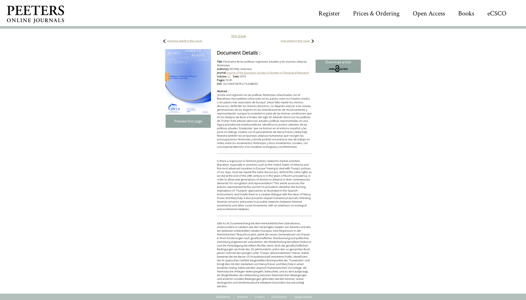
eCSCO (496, 13)
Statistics (242, 297)
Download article (338, 62)
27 (229, 76)
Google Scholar (303, 297)
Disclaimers (223, 297)
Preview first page (188, 121)
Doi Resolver (279, 297)
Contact (259, 297)
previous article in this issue (184, 41)
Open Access (429, 13)
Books (466, 13)
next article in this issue (295, 41)
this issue (238, 36)
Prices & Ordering (376, 13)
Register (329, 13)
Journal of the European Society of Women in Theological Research (268, 72)
